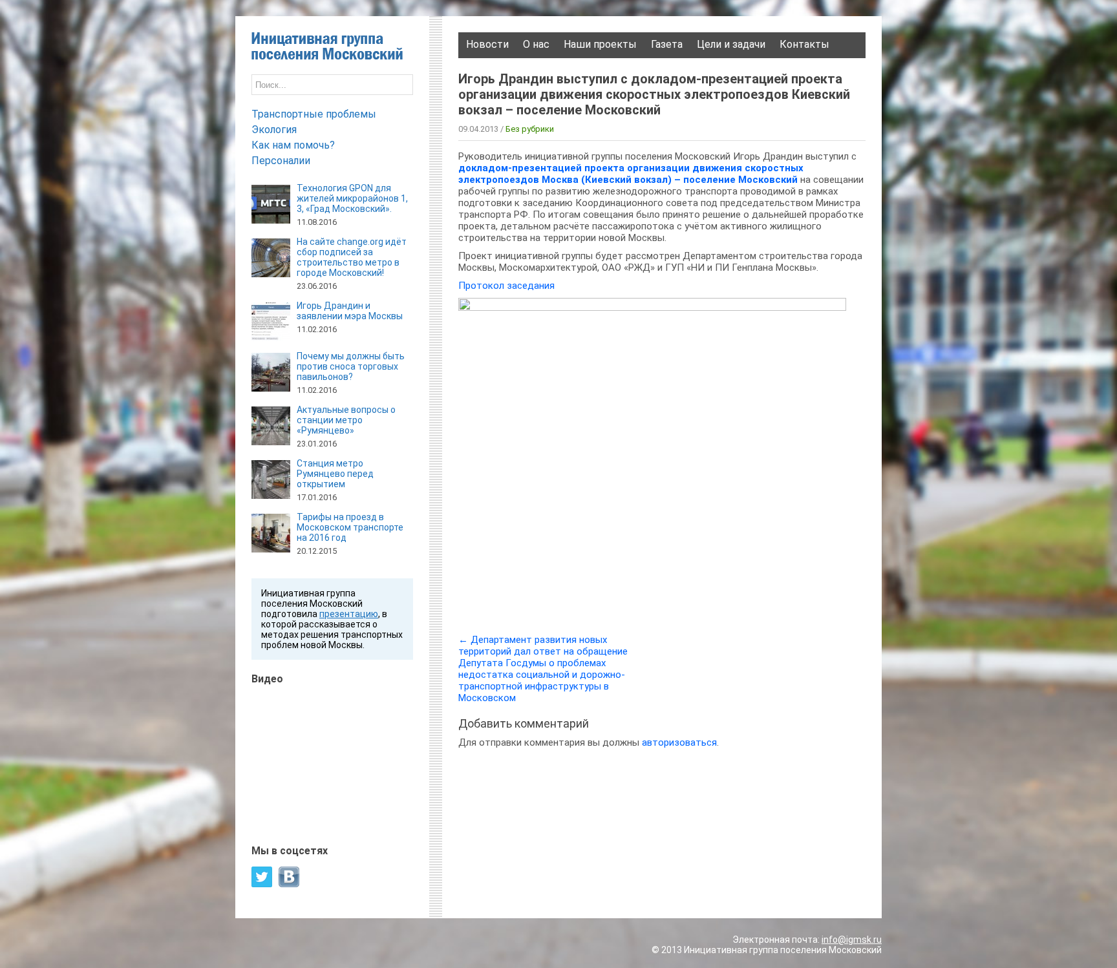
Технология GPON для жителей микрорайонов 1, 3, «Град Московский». (352, 198)
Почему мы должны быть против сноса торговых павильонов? (351, 366)
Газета (667, 44)
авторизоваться (679, 742)
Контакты (804, 44)
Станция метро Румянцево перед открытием (335, 473)
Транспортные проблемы (313, 114)
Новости (487, 44)
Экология (274, 129)
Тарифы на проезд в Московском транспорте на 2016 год (350, 527)
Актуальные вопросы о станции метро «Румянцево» (346, 420)
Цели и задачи (731, 44)
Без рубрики (529, 129)
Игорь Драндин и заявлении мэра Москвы (350, 310)
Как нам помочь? (293, 145)
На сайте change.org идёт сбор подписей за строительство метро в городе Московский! (352, 257)
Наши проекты (600, 44)
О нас (536, 44)
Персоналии (280, 160)
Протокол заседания (506, 285)
